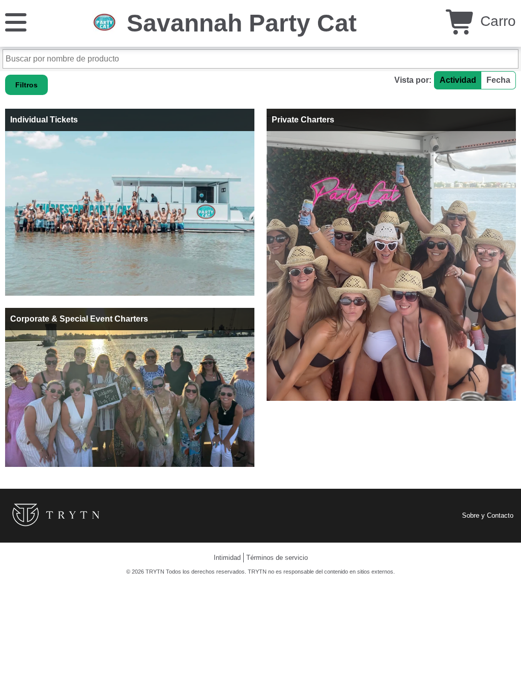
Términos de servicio (277, 557)
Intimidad (227, 557)
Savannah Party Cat (242, 23)
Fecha (498, 80)
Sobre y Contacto (487, 515)
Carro (496, 21)
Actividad (458, 80)
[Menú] (15, 21)
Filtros (26, 85)
